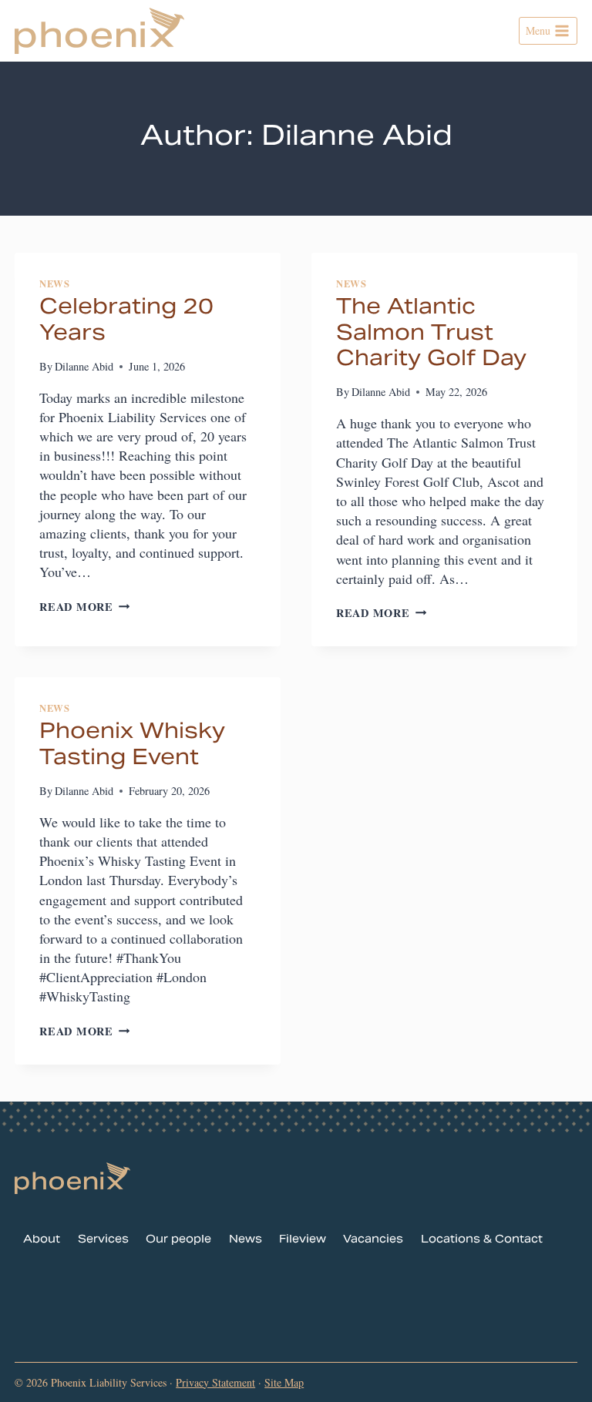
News (54, 283)
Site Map (284, 1382)
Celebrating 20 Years (126, 321)
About (41, 1240)
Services (103, 1240)
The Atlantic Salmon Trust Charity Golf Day (431, 334)
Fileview (302, 1240)
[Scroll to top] (552, 1370)
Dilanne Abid (84, 366)
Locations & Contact (482, 1240)
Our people (178, 1240)
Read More (84, 607)
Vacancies (373, 1240)
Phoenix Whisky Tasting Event (132, 745)
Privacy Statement (215, 1382)
